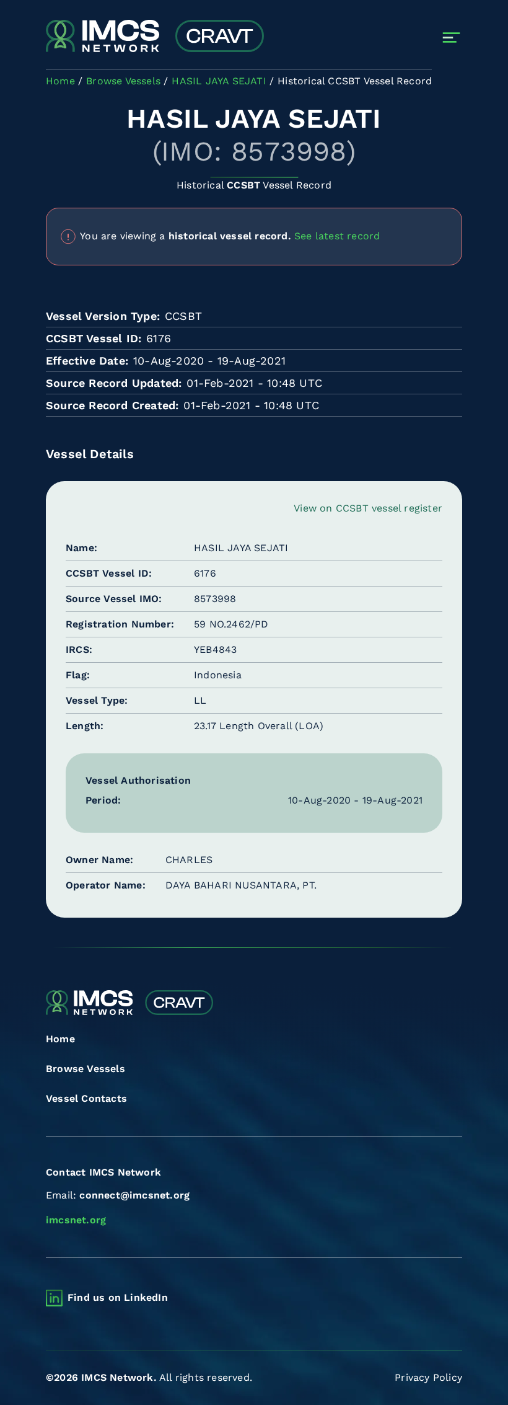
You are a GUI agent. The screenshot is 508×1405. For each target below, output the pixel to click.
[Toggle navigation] (451, 37)
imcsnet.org (76, 1220)
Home (60, 1039)
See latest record (337, 235)
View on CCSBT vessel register (368, 508)
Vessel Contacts (86, 1098)
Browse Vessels (85, 1069)
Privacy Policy (428, 1377)
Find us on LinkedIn (118, 1297)
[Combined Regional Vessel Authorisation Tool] (155, 37)
